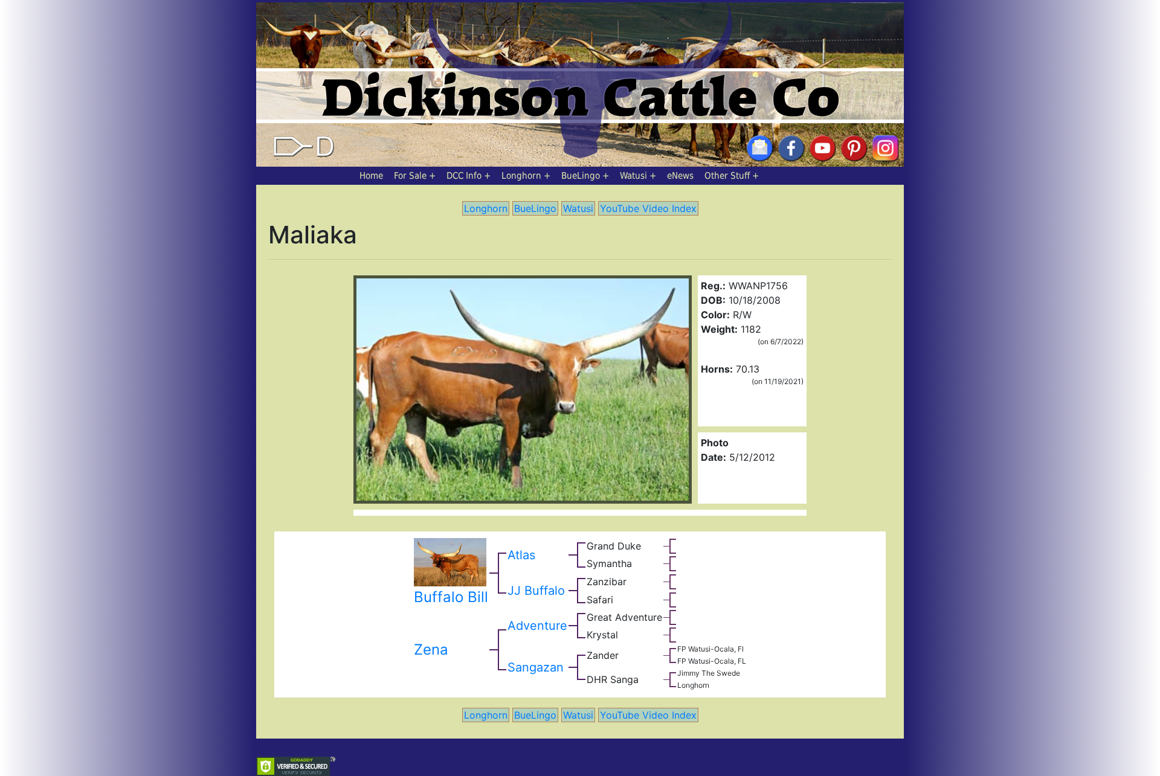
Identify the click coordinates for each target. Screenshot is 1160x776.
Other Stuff (727, 175)
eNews (680, 175)
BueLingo (580, 175)
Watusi (633, 175)
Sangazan (535, 667)
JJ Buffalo (536, 590)
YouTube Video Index (648, 208)
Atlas (521, 555)
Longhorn (521, 175)
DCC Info (464, 175)
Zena (431, 649)
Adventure (537, 625)
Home (371, 175)
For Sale (410, 175)
